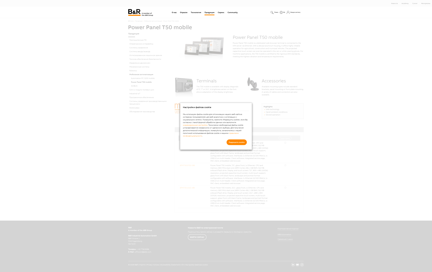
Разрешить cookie (237, 142)
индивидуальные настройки (195, 125)
